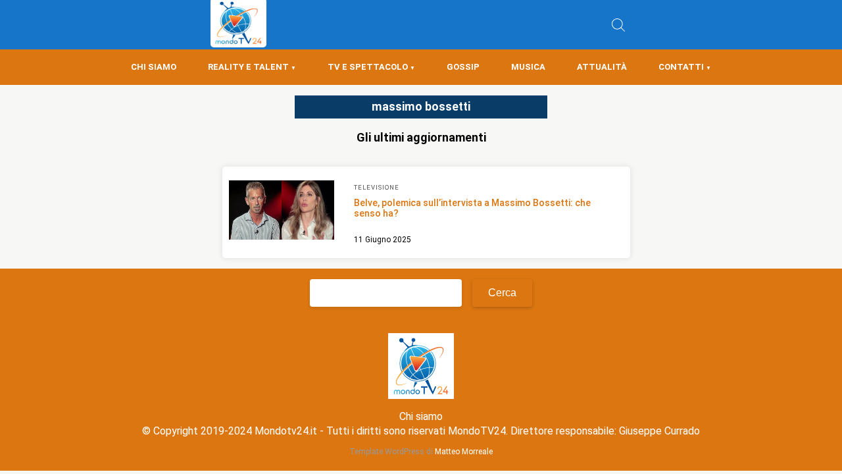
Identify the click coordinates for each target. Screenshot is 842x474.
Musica (528, 67)
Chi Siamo (153, 67)
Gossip (463, 67)
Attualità (602, 67)
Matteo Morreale (464, 451)
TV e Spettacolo (368, 67)
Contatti (681, 67)
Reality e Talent (248, 67)
